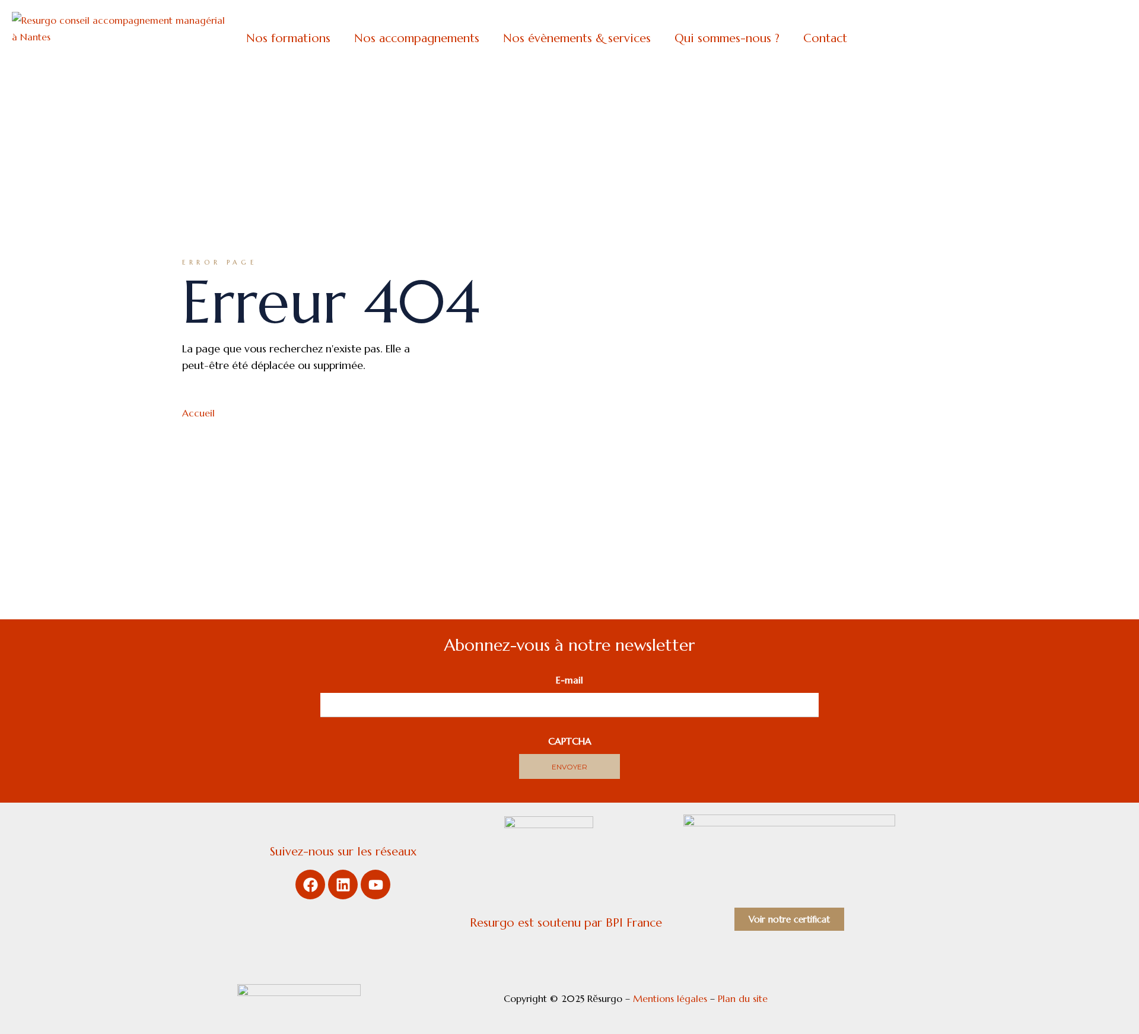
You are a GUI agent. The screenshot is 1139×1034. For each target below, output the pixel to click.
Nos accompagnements (416, 38)
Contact (825, 38)
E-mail (569, 680)
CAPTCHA (569, 741)
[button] (291, 38)
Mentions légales (670, 998)
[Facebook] (310, 884)
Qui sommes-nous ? (727, 38)
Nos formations (288, 38)
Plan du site (744, 998)
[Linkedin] (343, 884)
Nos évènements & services (577, 38)
